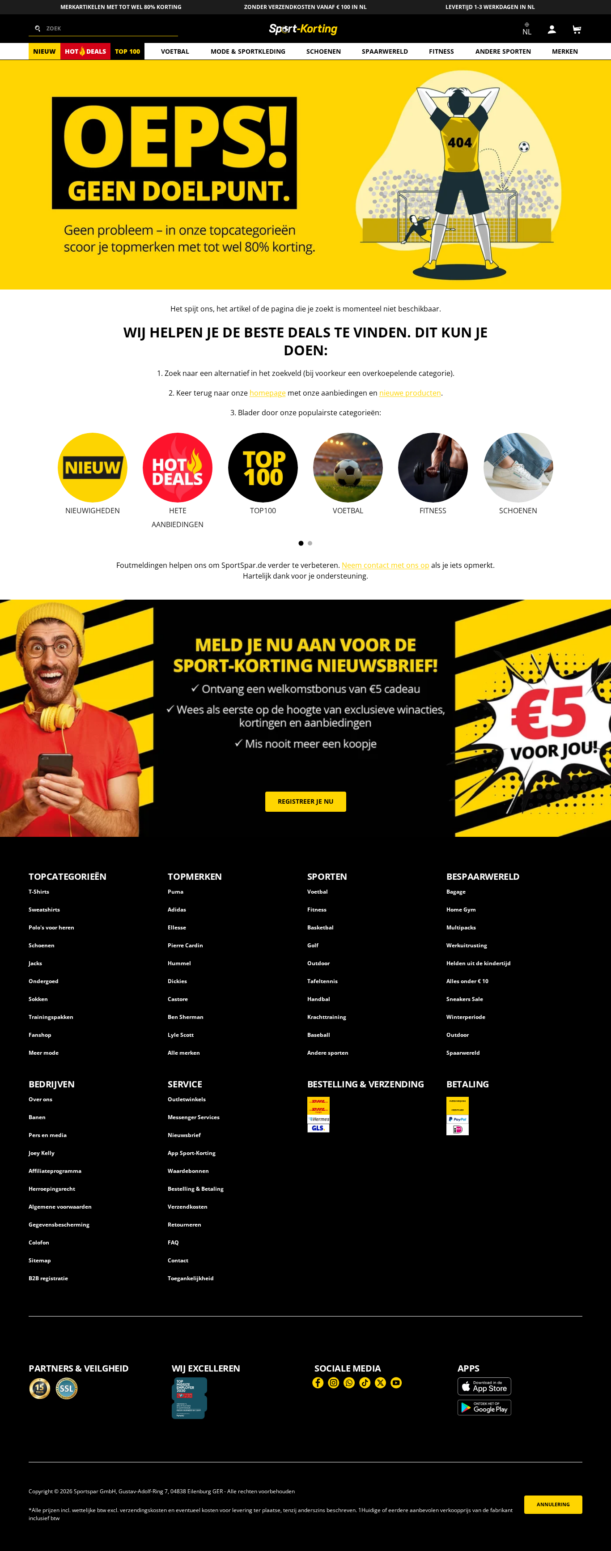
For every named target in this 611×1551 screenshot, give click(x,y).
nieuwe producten (410, 393)
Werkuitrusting (466, 945)
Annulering (553, 1504)
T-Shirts (39, 891)
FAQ (173, 1242)
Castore (178, 999)
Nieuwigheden (92, 511)
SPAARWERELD (385, 51)
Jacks (35, 963)
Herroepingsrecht (52, 1189)
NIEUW (44, 51)
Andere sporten (503, 51)
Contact (178, 1260)
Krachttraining (326, 1017)
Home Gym (461, 909)
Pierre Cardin (185, 945)
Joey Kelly (42, 1153)
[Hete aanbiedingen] (177, 468)
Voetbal (175, 51)
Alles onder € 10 (467, 981)
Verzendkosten (188, 1206)
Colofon (39, 1242)
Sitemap (40, 1260)
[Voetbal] (348, 468)
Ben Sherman (186, 1017)
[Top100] (263, 468)
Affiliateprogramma (55, 1171)
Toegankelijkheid (191, 1278)
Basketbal (320, 927)
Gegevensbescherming (59, 1224)
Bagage (456, 891)
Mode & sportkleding (248, 51)
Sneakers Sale (464, 999)
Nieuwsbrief (184, 1135)
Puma (175, 891)
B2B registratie (48, 1278)
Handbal (318, 999)
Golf (312, 945)
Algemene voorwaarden (60, 1206)
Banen (37, 1117)
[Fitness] (433, 468)
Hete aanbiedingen (178, 517)
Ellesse (177, 927)
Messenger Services (194, 1117)
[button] (577, 29)
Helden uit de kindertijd (478, 963)
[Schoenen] (518, 468)
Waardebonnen (188, 1171)
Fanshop (40, 1035)
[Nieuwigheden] (92, 468)
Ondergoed (44, 981)
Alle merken (184, 1053)
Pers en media (48, 1135)
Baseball (318, 1035)
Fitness (441, 51)
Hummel (179, 963)
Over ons (40, 1099)
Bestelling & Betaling (196, 1189)
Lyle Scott (181, 1035)
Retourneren (184, 1224)
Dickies (177, 981)
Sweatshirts (44, 909)
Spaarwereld (463, 1053)
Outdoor (318, 963)
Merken (565, 51)
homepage (268, 393)
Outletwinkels (187, 1099)
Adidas (177, 909)
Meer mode (44, 1053)
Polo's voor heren (51, 927)
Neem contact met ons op (385, 565)
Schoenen (323, 51)
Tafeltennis (322, 981)
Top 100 (127, 51)
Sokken (38, 999)
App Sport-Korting (192, 1153)
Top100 (263, 511)
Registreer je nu (306, 801)
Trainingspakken (51, 1017)
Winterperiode (465, 1017)
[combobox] (103, 28)
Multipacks (461, 927)
